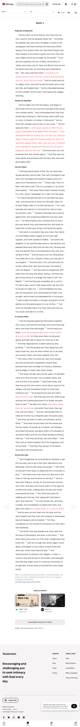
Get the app (56, 4)
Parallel (63, 12)
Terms (15, 709)
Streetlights (49, 611)
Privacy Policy (6, 709)
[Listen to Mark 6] (69, 12)
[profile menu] (74, 4)
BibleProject (23, 611)
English (17, 628)
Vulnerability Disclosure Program (13, 712)
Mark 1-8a (25, 609)
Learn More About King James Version (27, 582)
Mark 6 (4, 11)
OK (74, 706)
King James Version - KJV (29, 628)
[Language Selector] (66, 4)
